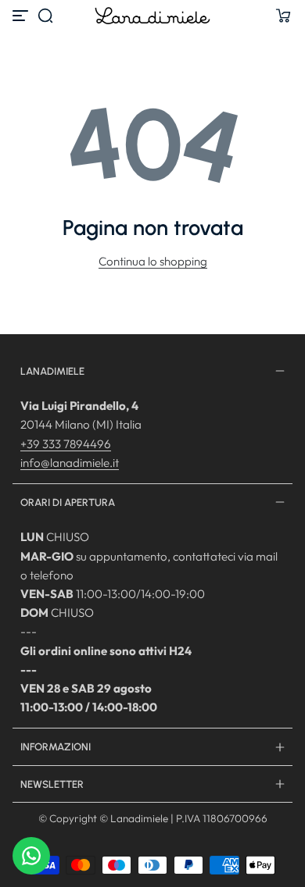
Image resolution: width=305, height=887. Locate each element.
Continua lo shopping (153, 261)
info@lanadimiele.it (69, 462)
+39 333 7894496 (65, 443)
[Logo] (152, 15)
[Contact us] (31, 856)
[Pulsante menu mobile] (22, 15)
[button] (45, 16)
